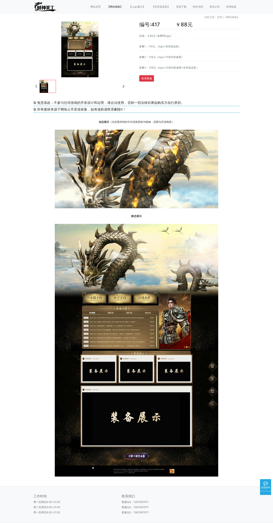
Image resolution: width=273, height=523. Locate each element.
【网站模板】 (115, 6)
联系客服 (147, 78)
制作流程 (198, 6)
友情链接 (231, 6)
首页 (219, 17)
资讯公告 (214, 6)
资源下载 (181, 6)
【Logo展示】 (137, 6)
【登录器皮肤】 (161, 6)
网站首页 (95, 6)
